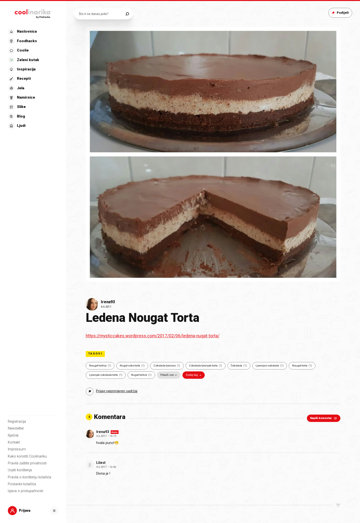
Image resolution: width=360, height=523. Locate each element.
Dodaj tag (192, 375)
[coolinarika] (33, 12)
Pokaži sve (167, 375)
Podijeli (343, 12)
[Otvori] (54, 511)
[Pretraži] (127, 13)
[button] (32, 78)
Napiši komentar (321, 418)
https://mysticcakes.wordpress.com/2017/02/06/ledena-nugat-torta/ (152, 335)
